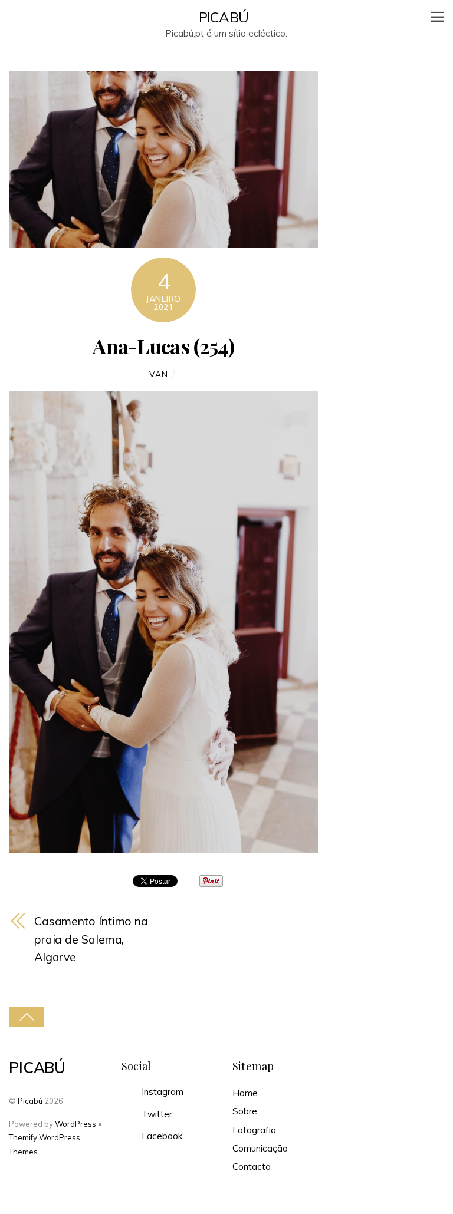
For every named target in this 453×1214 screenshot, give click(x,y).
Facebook (160, 1136)
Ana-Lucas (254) (163, 345)
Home (245, 1092)
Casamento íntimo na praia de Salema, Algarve (91, 938)
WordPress (75, 1124)
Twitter (155, 1114)
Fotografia (254, 1130)
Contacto (251, 1166)
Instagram (161, 1091)
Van (158, 374)
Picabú (30, 1101)
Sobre (244, 1111)
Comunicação (260, 1148)
